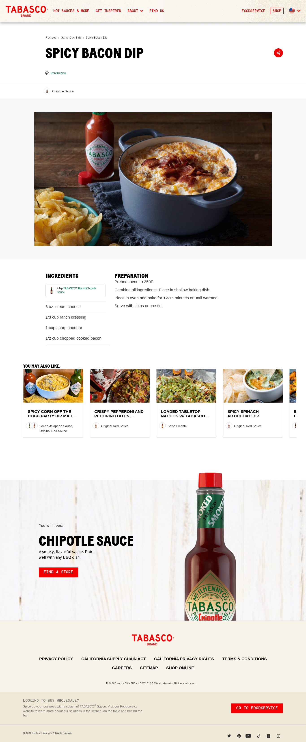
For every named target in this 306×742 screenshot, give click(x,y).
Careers (122, 668)
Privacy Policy (56, 659)
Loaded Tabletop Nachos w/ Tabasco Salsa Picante (183, 416)
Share (278, 52)
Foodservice (253, 11)
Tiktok (258, 733)
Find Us (156, 11)
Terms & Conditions (244, 659)
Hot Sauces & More (71, 11)
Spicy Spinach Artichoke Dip (243, 413)
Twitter (229, 733)
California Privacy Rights (184, 659)
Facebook (268, 733)
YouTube (248, 733)
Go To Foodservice (257, 708)
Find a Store (58, 572)
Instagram (278, 733)
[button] (294, 11)
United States (292, 10)
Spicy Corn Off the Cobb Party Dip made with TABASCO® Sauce (52, 416)
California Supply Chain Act (113, 659)
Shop (277, 11)
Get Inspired (108, 11)
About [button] (133, 11)
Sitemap (149, 668)
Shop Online (180, 668)
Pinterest (239, 733)
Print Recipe (58, 73)
